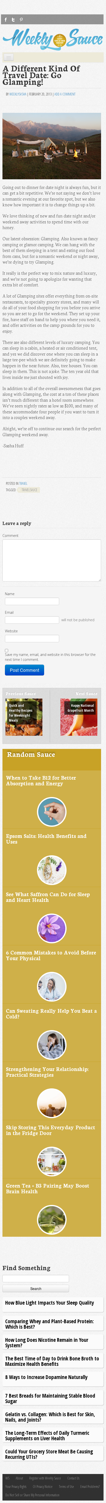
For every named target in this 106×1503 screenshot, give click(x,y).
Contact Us (73, 1478)
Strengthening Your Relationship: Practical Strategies (47, 1071)
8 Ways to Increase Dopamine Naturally (46, 1376)
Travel (23, 483)
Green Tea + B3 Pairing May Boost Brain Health (47, 1188)
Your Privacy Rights (15, 1486)
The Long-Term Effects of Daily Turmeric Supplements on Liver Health (47, 1435)
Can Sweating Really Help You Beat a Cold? (51, 1013)
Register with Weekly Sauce (45, 1478)
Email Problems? (90, 1486)
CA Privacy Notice (43, 1486)
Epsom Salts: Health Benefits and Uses (46, 838)
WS (7, 1478)
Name (10, 593)
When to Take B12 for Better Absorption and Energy (41, 780)
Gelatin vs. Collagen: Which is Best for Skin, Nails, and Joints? (50, 1417)
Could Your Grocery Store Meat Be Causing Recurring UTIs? (49, 1454)
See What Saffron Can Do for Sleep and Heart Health (48, 896)
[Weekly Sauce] (53, 39)
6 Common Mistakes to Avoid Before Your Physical (51, 955)
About (19, 1478)
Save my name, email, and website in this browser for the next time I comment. (50, 657)
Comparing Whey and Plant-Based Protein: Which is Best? (49, 1324)
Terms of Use (66, 1486)
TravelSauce (29, 490)
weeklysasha (17, 94)
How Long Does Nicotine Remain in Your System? (46, 1342)
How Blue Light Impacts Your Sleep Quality (49, 1302)
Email (9, 612)
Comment (10, 535)
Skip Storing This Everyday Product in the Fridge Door (50, 1129)
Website (11, 631)
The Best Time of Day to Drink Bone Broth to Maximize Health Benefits (52, 1361)
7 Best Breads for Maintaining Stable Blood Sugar (50, 1398)
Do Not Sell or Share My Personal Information (32, 1495)
